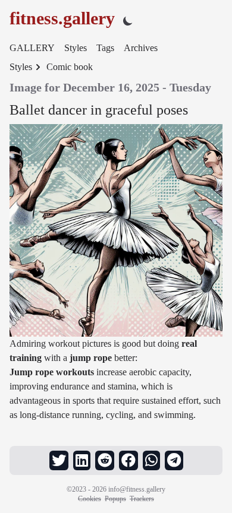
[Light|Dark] (128, 20)
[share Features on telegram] (174, 460)
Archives (141, 48)
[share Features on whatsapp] (151, 460)
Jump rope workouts (52, 372)
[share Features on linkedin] (81, 460)
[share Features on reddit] (104, 460)
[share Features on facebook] (128, 460)
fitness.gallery (62, 18)
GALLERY (32, 48)
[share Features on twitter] (58, 460)
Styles (75, 48)
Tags (105, 48)
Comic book (69, 67)
